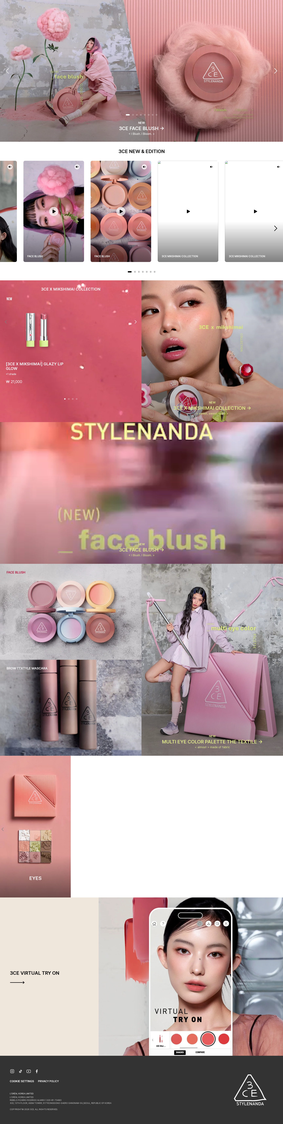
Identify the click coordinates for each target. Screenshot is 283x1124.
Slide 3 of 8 (137, 114)
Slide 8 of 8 (156, 114)
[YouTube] (28, 1071)
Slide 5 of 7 (146, 271)
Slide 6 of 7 (150, 271)
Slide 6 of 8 (148, 114)
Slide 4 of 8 (141, 114)
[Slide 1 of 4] (65, 399)
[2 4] (139, 891)
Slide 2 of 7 (135, 271)
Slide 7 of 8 (152, 114)
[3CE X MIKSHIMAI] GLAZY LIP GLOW (34, 366)
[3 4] (143, 891)
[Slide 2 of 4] (68, 399)
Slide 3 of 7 (139, 271)
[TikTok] (20, 1071)
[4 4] (147, 891)
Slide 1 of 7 (130, 271)
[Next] (135, 321)
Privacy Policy (48, 1081)
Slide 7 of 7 (154, 271)
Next (276, 71)
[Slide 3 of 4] (72, 399)
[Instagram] (12, 1071)
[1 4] (135, 891)
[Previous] (6, 321)
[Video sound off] (10, 167)
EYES (35, 878)
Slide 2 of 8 (133, 114)
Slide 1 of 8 (128, 114)
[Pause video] (53, 211)
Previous (7, 71)
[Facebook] (36, 1071)
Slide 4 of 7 (142, 271)
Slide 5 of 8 (144, 114)
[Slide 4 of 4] (76, 399)
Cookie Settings (22, 1081)
